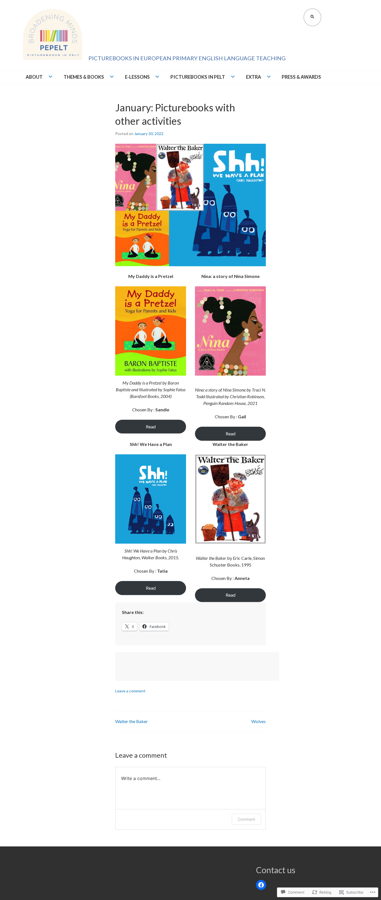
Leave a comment (130, 690)
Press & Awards (301, 77)
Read (151, 426)
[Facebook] (261, 885)
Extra (253, 77)
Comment (246, 819)
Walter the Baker (131, 721)
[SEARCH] (311, 16)
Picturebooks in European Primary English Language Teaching (187, 58)
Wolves (258, 721)
